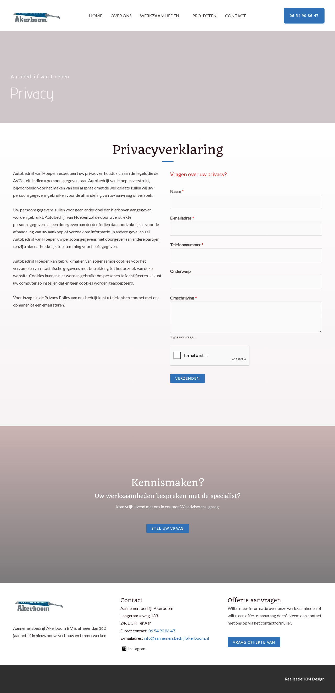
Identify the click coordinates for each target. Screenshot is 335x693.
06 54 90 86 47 (161, 630)
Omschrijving (183, 297)
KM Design (314, 678)
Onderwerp (180, 271)
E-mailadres (182, 217)
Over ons (121, 15)
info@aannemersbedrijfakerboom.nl (176, 638)
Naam (177, 191)
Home (95, 15)
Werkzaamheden (159, 15)
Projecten (204, 15)
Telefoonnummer (186, 244)
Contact (235, 15)
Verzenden (187, 378)
